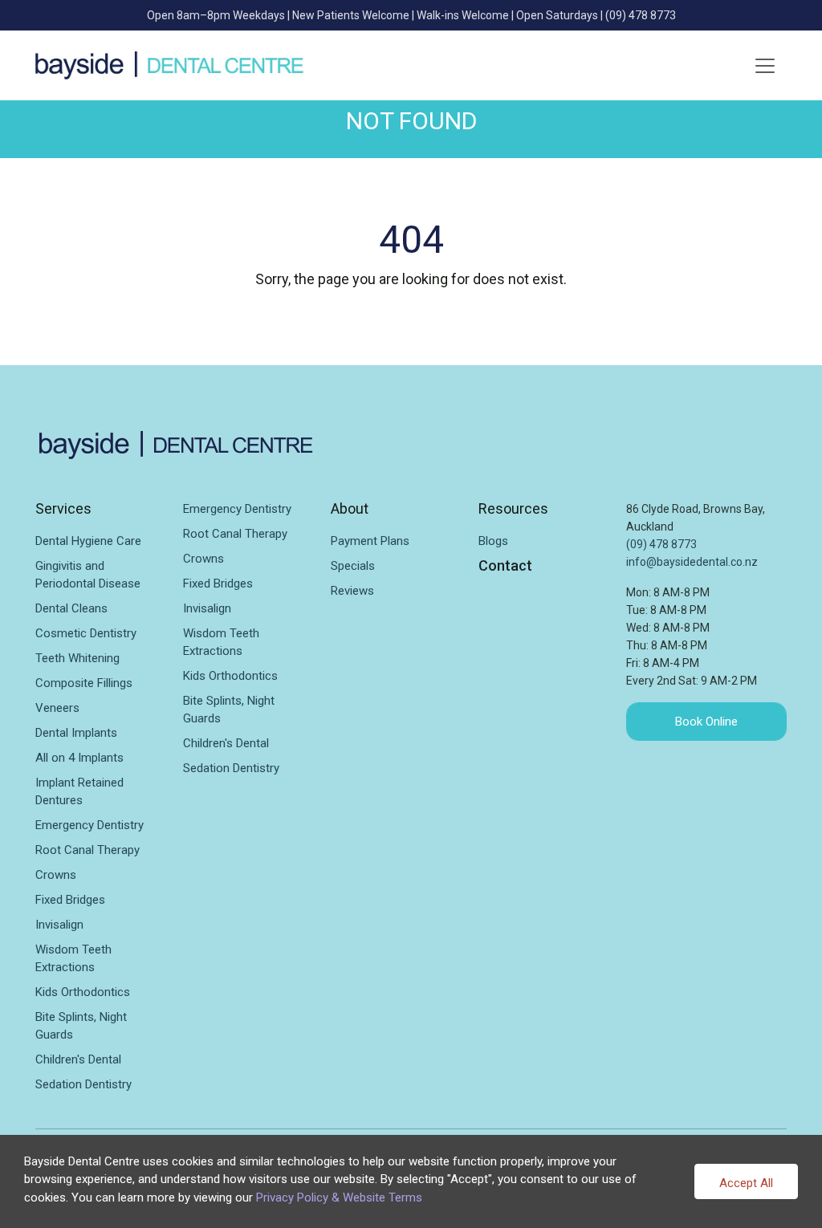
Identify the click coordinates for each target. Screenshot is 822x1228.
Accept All (746, 1183)
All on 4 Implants (79, 757)
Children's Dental (78, 1059)
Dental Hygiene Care (88, 541)
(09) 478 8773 (640, 15)
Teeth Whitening (77, 658)
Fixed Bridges (70, 900)
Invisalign (59, 924)
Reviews (352, 591)
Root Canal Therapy (87, 850)
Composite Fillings (83, 683)
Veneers (57, 708)
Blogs (493, 541)
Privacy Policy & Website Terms (339, 1197)
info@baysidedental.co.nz (692, 561)
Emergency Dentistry (89, 825)
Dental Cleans (71, 608)
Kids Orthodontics (82, 992)
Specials (353, 566)
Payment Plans (370, 541)
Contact (505, 565)
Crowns (55, 875)
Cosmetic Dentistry (85, 633)
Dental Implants (76, 733)
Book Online (706, 721)
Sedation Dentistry (83, 1084)
